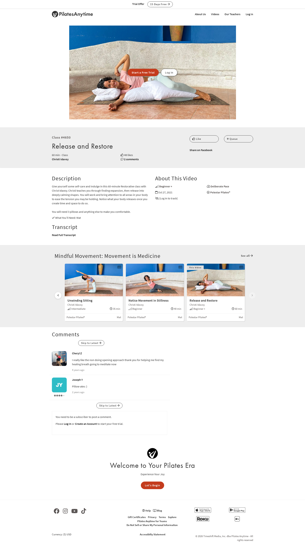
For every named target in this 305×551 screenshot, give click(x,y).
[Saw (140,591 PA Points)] (59, 395)
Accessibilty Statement (152, 534)
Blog (159, 510)
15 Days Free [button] (159, 4)
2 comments (131, 159)
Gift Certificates (137, 517)
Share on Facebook (201, 150)
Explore (172, 517)
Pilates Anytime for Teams (152, 521)
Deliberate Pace (220, 186)
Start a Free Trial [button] (143, 72)
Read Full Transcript (64, 235)
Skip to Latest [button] (90, 343)
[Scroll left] (58, 295)
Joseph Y (77, 379)
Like (198, 138)
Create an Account (86, 424)
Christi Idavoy (60, 159)
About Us (200, 14)
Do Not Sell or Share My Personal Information (152, 525)
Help (148, 510)
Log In (249, 14)
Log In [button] (169, 72)
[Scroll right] (252, 295)
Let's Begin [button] (152, 485)
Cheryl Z (77, 353)
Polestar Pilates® (220, 192)
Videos (215, 14)
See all (245, 255)
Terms (162, 517)
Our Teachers (232, 14)
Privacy (152, 517)
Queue (233, 138)
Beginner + (165, 186)
